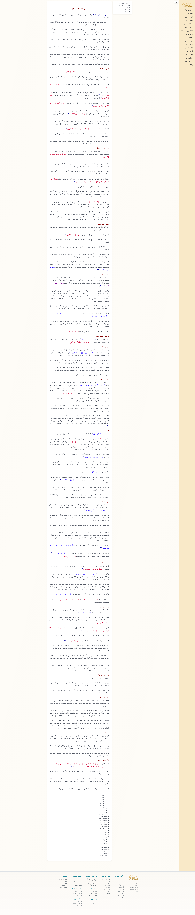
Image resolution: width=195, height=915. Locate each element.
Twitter (63, 885)
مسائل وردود (188, 17)
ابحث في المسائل (106, 879)
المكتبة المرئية (187, 27)
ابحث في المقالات (120, 881)
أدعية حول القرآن (93, 885)
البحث (189, 65)
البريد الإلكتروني (61, 879)
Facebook (62, 887)
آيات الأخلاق (94, 908)
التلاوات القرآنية (78, 891)
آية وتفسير (94, 902)
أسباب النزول (188, 58)
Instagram (62, 881)
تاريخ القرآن (188, 34)
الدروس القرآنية (78, 896)
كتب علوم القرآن (78, 881)
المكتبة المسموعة (187, 24)
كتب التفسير (79, 879)
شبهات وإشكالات (106, 883)
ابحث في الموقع (120, 879)
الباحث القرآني (187, 10)
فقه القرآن (107, 885)
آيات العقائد (94, 904)
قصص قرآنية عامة (93, 896)
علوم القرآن (188, 55)
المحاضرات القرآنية (77, 893)
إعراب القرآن (188, 45)
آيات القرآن (188, 51)
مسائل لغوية (107, 889)
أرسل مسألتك (107, 881)
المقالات (189, 14)
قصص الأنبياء (120, 6)
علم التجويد (188, 62)
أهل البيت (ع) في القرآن (92, 879)
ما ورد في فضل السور (92, 883)
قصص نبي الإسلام (93, 891)
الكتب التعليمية (78, 885)
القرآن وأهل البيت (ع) (186, 31)
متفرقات (108, 893)
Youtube (62, 883)
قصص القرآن (188, 41)
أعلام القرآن (188, 38)
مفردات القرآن (188, 48)
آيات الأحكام (94, 906)
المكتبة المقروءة (187, 20)
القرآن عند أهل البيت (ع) (91, 881)
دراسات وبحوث (78, 883)
